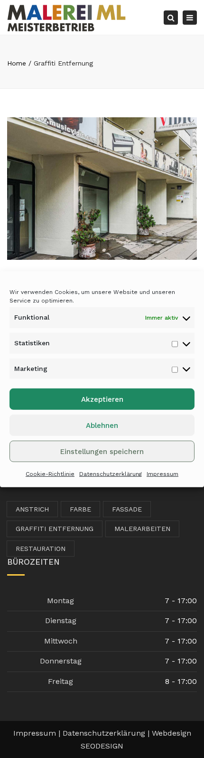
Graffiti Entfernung (54, 528)
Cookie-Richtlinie (50, 474)
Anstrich (32, 509)
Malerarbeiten (142, 528)
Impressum (162, 474)
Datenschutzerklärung (110, 474)
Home (16, 63)
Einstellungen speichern (102, 451)
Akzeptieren (102, 399)
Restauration (40, 548)
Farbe (80, 509)
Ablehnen (102, 425)
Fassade (127, 509)
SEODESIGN (102, 745)
